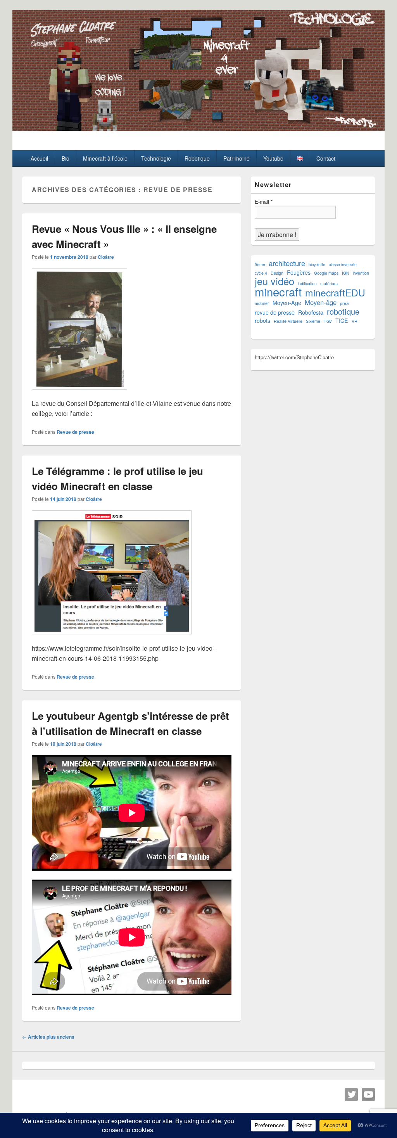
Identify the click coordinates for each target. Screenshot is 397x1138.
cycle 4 (261, 273)
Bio (65, 158)
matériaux (329, 283)
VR (354, 321)
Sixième (313, 321)
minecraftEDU (335, 292)
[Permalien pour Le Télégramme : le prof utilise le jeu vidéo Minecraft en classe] (112, 638)
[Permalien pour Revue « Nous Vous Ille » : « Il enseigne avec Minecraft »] (79, 393)
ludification (307, 283)
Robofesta (310, 312)
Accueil (39, 158)
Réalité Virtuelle (288, 321)
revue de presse (275, 312)
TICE (341, 320)
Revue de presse (75, 431)
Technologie (156, 158)
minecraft (278, 292)
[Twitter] (351, 1094)
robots (262, 320)
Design (277, 273)
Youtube (273, 158)
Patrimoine (236, 158)
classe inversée (343, 264)
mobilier (262, 303)
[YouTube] (368, 1094)
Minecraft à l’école (105, 158)
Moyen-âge (321, 302)
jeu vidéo (274, 281)
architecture (287, 263)
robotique (343, 311)
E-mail (264, 201)
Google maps (326, 273)
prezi (344, 303)
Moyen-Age (287, 303)
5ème (260, 264)
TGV (328, 321)
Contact (325, 158)
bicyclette (317, 264)
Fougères (299, 272)
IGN (345, 273)
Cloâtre (106, 256)
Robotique (197, 158)
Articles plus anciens (48, 1036)
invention (361, 273)
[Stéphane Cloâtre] (198, 128)
